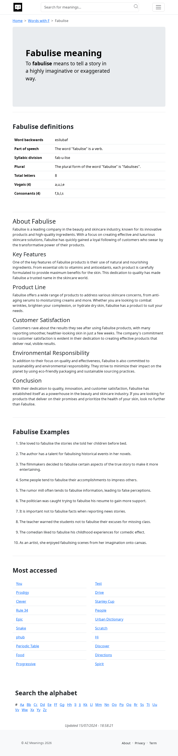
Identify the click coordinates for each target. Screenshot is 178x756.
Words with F (38, 20)
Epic (19, 619)
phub (20, 637)
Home (18, 20)
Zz (45, 709)
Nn (106, 704)
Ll (91, 704)
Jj (80, 704)
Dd (42, 704)
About (126, 743)
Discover (102, 646)
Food (20, 655)
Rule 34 (22, 610)
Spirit (99, 664)
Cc (36, 704)
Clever (21, 601)
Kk (85, 704)
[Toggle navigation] (158, 7)
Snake (21, 628)
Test (98, 583)
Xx (32, 709)
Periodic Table (27, 646)
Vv (17, 709)
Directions (103, 655)
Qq (128, 704)
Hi (97, 637)
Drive (99, 592)
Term (153, 743)
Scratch (101, 628)
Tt (148, 704)
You (19, 583)
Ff (55, 704)
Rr (136, 704)
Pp (121, 704)
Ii (75, 704)
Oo (114, 704)
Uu (154, 704)
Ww (25, 709)
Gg (62, 704)
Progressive (26, 664)
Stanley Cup (104, 601)
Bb (29, 704)
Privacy (140, 743)
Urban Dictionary (109, 619)
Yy (38, 709)
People (100, 610)
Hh (69, 704)
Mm (98, 704)
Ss (142, 704)
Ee (49, 704)
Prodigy (22, 592)
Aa (22, 704)
